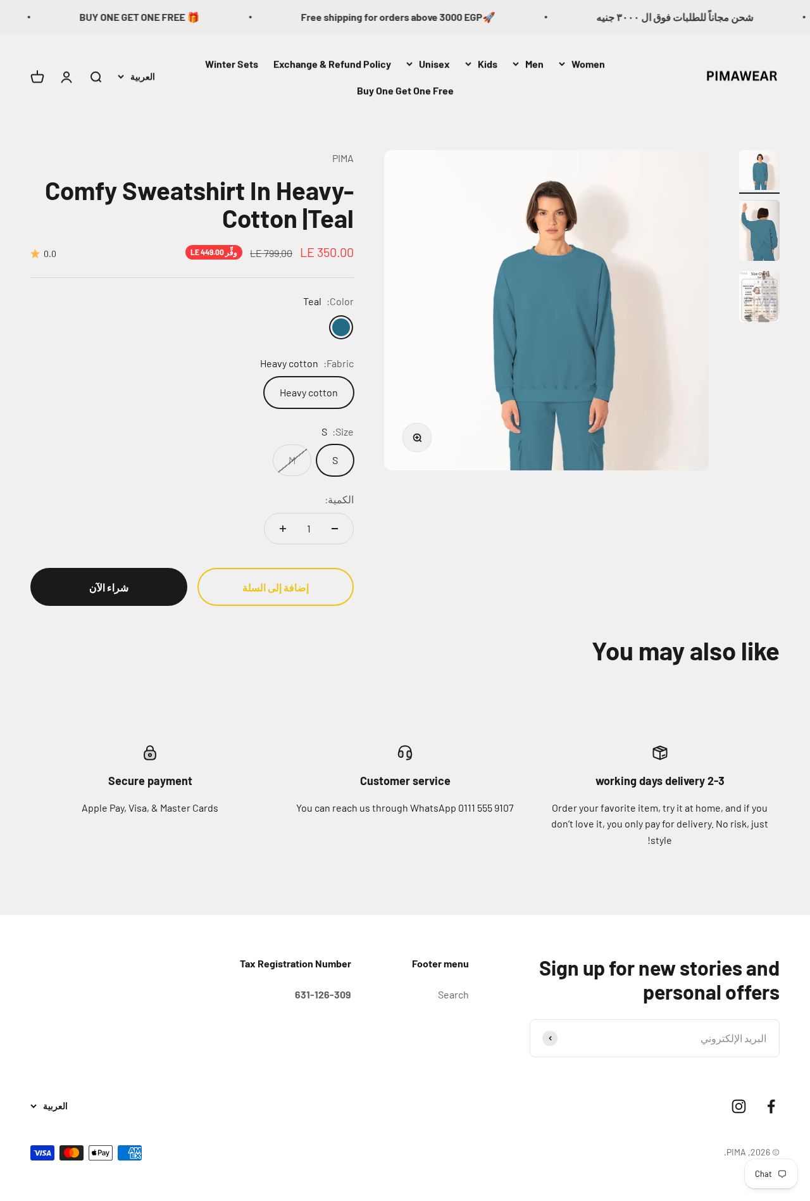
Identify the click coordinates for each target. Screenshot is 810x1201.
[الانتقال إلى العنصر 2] (759, 232)
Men (534, 64)
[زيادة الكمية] (283, 528)
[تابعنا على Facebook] (771, 1106)
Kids (487, 64)
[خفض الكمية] (334, 528)
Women (588, 64)
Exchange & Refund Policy (332, 64)
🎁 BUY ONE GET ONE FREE (155, 17)
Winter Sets (231, 64)
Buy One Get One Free (405, 90)
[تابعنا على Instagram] (738, 1106)
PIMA (343, 158)
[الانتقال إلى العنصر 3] (759, 298)
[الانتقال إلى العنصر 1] (759, 172)
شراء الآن (108, 587)
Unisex (434, 64)
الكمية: (339, 499)
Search (453, 994)
